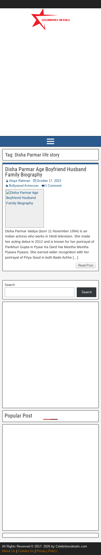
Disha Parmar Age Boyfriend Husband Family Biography (45, 172)
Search (10, 285)
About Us (8, 551)
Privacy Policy (47, 551)
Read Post (85, 265)
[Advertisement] (50, 82)
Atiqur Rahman (19, 181)
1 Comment (53, 185)
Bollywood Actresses (24, 185)
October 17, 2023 (49, 181)
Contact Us (26, 551)
